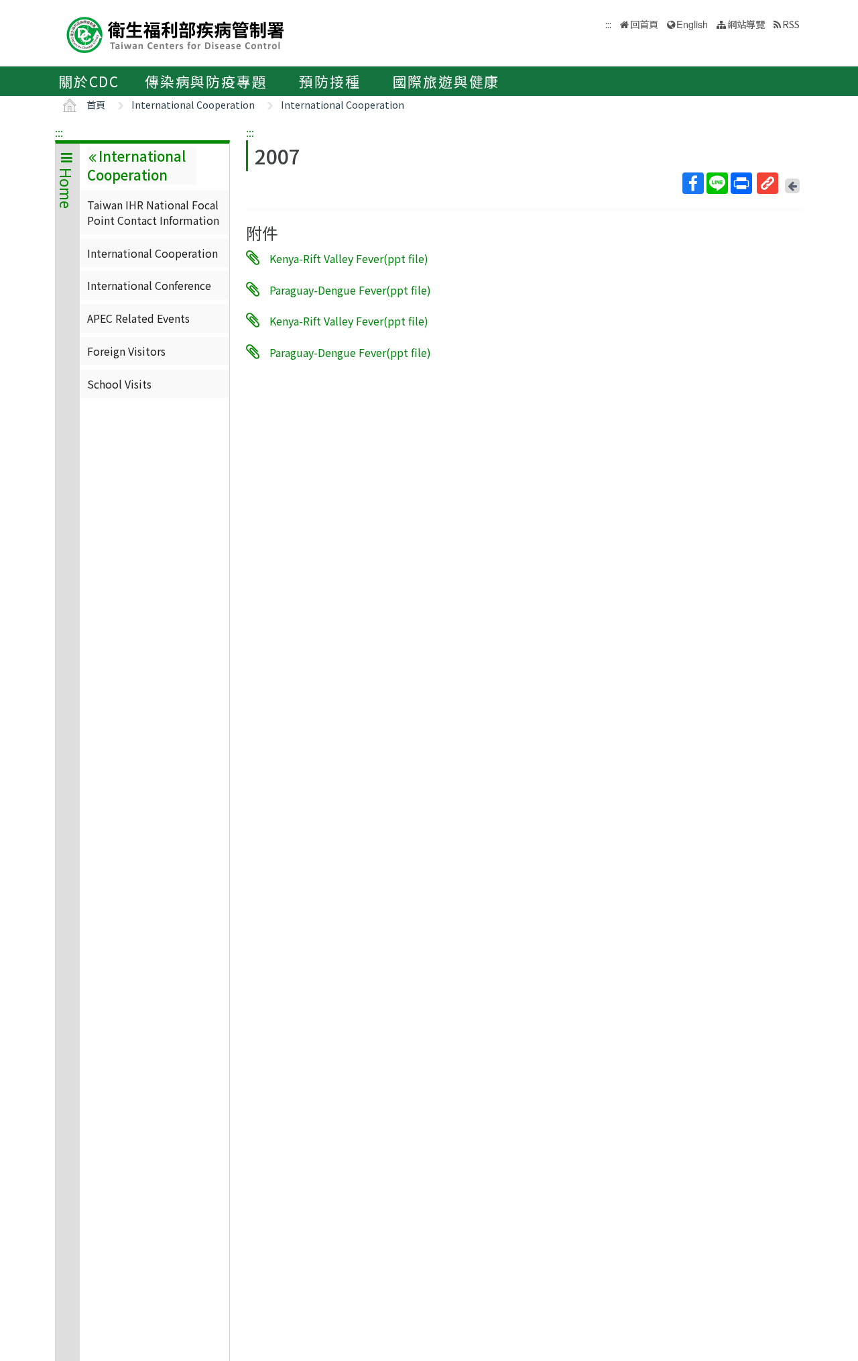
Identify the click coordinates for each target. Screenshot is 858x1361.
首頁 (95, 104)
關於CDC (88, 81)
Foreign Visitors (126, 351)
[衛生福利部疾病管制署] (175, 33)
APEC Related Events (138, 318)
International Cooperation (193, 104)
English (692, 24)
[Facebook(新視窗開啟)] (693, 183)
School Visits (119, 384)
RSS (791, 24)
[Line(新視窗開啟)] (717, 183)
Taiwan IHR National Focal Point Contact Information (153, 212)
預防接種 (329, 81)
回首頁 (644, 24)
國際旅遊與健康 (446, 81)
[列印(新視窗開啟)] (741, 183)
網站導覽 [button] (746, 24)
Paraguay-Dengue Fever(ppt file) (350, 289)
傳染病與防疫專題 (206, 81)
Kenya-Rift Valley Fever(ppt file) (348, 258)
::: (59, 132)
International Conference (149, 285)
